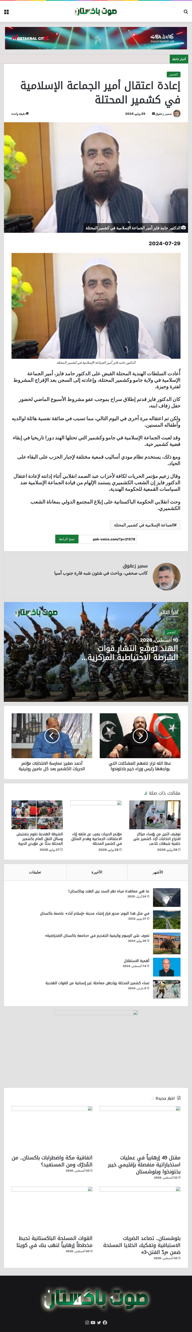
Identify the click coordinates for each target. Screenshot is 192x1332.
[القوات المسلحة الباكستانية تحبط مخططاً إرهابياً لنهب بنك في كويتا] (52, 1209)
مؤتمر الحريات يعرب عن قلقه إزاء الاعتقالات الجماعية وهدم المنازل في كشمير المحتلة (96, 839)
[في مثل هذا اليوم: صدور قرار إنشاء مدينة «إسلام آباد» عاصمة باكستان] (166, 919)
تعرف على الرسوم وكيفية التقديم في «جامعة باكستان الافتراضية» (97, 935)
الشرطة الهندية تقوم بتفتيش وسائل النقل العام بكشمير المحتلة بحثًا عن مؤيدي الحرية (39, 839)
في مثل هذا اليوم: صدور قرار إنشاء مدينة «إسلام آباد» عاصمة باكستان (94, 913)
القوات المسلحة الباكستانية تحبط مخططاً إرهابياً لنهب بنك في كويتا (54, 1241)
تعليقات (35, 872)
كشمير (173, 74)
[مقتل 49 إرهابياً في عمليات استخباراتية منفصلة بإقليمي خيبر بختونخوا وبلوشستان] (140, 1129)
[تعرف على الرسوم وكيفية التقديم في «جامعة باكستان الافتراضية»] (166, 943)
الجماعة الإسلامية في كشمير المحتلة (144, 524)
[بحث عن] (185, 13)
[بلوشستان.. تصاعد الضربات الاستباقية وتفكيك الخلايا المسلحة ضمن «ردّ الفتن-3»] (140, 1209)
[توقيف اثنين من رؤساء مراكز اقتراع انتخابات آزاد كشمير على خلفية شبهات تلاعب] (154, 814)
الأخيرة (97, 872)
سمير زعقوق (164, 114)
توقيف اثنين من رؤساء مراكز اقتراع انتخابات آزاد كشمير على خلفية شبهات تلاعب (156, 839)
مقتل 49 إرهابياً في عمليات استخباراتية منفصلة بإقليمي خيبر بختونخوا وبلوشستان (144, 1164)
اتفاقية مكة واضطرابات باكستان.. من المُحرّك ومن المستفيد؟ (52, 1161)
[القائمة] (6, 13)
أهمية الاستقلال (136, 961)
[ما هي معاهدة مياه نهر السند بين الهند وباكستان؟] (166, 897)
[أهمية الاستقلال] (166, 967)
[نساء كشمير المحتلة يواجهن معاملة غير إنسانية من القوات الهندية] (166, 989)
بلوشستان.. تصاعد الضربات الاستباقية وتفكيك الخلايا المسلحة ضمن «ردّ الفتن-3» (141, 1245)
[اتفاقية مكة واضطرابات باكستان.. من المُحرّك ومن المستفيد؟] (52, 1129)
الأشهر (158, 872)
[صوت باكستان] (96, 11)
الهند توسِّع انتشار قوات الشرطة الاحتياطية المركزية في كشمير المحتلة (133, 657)
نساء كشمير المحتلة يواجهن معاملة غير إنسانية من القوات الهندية (97, 983)
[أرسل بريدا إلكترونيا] (153, 114)
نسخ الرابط (67, 539)
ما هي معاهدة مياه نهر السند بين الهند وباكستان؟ (108, 891)
